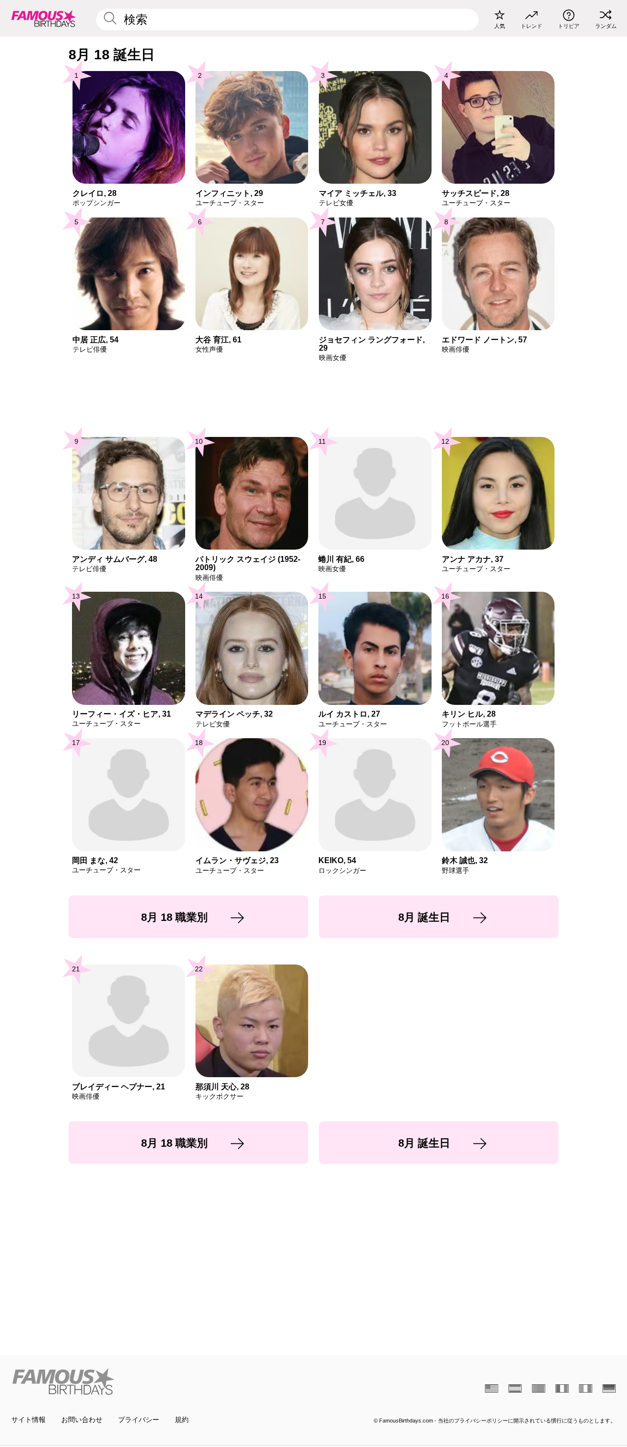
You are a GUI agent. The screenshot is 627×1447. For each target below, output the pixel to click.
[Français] (562, 1388)
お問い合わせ (81, 1419)
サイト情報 (28, 1419)
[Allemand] (609, 1388)
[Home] (159, 1381)
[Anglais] (491, 1388)
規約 (182, 1419)
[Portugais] (538, 1388)
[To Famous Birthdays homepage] (43, 18)
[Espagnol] (515, 1388)
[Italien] (585, 1388)
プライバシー (138, 1419)
